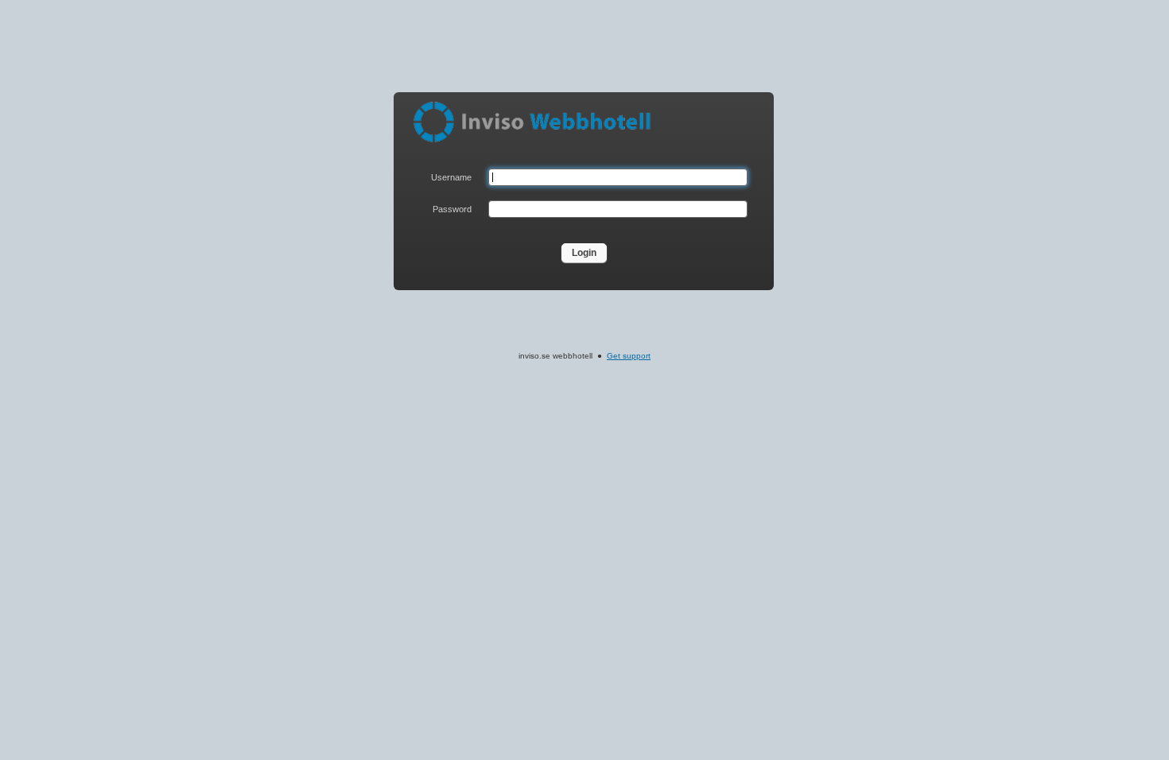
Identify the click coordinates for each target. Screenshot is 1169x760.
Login (584, 252)
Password (452, 209)
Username (451, 177)
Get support (629, 355)
